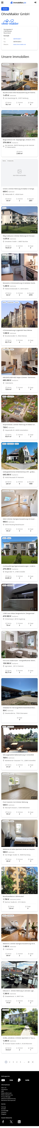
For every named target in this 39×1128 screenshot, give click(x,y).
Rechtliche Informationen (8, 1100)
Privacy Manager (6, 1097)
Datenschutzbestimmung (8, 1098)
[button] (35, 76)
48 (28, 1062)
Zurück (5, 9)
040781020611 (17, 39)
